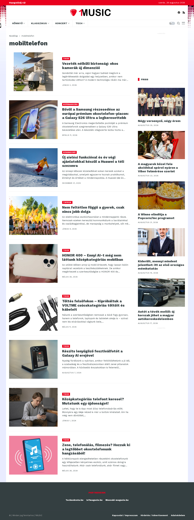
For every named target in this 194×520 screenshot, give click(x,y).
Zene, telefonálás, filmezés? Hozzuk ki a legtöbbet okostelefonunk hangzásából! (96, 449)
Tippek (67, 202)
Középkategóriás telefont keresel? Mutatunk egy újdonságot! (93, 401)
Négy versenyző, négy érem (159, 121)
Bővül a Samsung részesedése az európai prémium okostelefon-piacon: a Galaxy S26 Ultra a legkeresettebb (95, 113)
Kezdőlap (13, 36)
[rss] (184, 12)
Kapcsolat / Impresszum (125, 515)
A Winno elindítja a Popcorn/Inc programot (156, 216)
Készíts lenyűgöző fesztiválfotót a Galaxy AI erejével (92, 353)
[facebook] (179, 12)
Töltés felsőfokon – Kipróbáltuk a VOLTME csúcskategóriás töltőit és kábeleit (93, 305)
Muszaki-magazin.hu (117, 500)
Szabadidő (69, 152)
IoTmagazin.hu (94, 500)
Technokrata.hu (74, 500)
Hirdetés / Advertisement (154, 515)
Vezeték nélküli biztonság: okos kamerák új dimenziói (90, 66)
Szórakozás (70, 104)
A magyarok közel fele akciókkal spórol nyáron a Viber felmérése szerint (158, 167)
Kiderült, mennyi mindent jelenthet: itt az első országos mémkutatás (161, 264)
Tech (66, 59)
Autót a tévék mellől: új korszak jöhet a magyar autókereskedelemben (156, 315)
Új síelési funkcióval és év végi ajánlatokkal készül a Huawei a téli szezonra (93, 161)
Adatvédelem (178, 515)
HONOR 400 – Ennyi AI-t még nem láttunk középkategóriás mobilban (92, 257)
